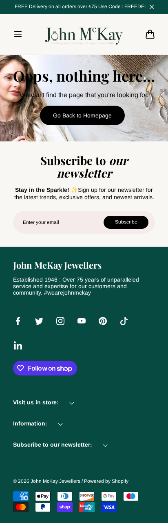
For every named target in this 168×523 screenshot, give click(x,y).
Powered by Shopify (106, 481)
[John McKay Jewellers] (84, 34)
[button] (18, 34)
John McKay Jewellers (55, 481)
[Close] (151, 7)
